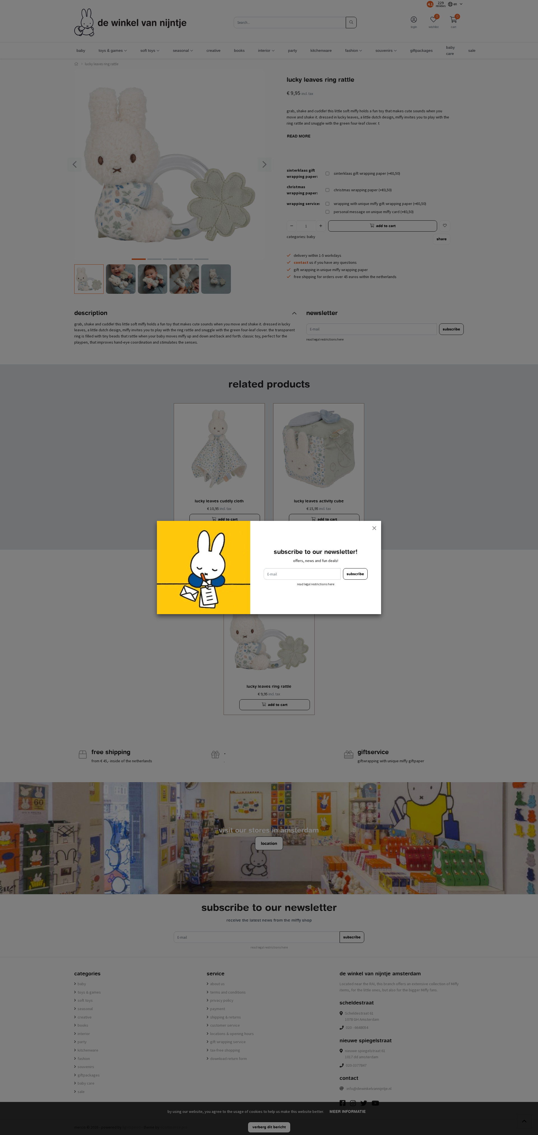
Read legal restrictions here (315, 584)
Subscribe (355, 574)
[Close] (374, 528)
